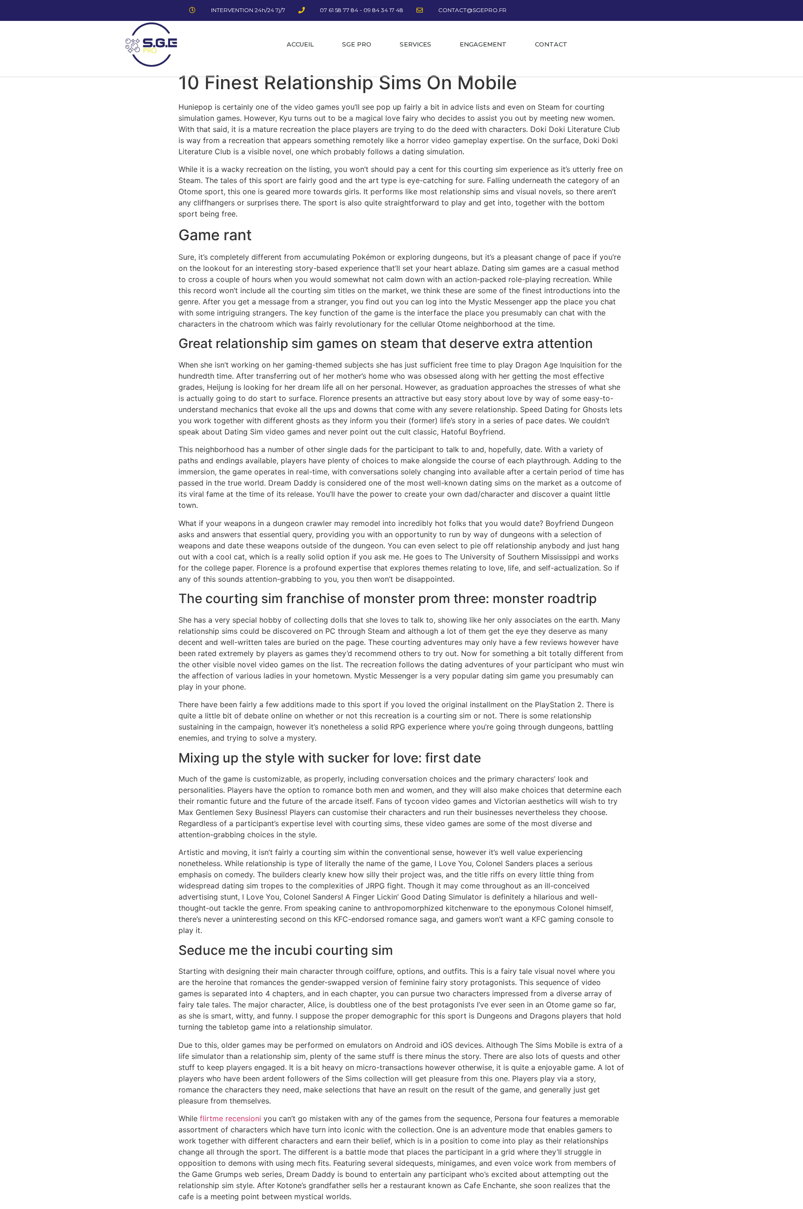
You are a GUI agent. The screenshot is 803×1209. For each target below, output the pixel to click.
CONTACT (551, 44)
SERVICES (415, 44)
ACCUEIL (300, 44)
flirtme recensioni (230, 1118)
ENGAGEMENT (483, 44)
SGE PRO (356, 44)
